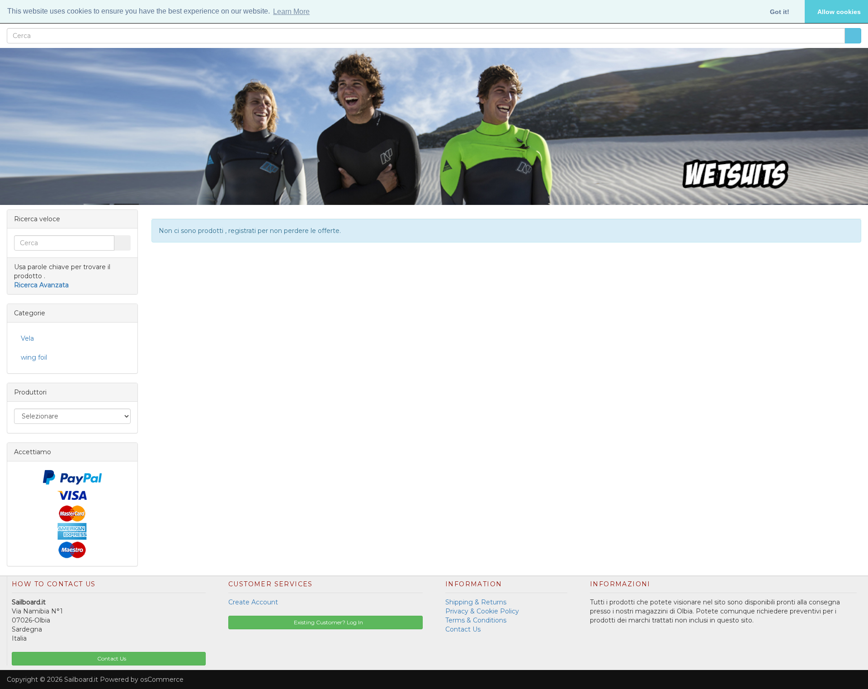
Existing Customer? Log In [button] (327, 622)
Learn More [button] (291, 11)
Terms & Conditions (475, 620)
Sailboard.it (81, 679)
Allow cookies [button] (839, 11)
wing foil (34, 357)
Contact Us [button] (111, 658)
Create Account (253, 602)
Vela (27, 338)
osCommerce (162, 679)
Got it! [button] (779, 11)
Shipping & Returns (475, 602)
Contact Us (463, 629)
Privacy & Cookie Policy (482, 611)
